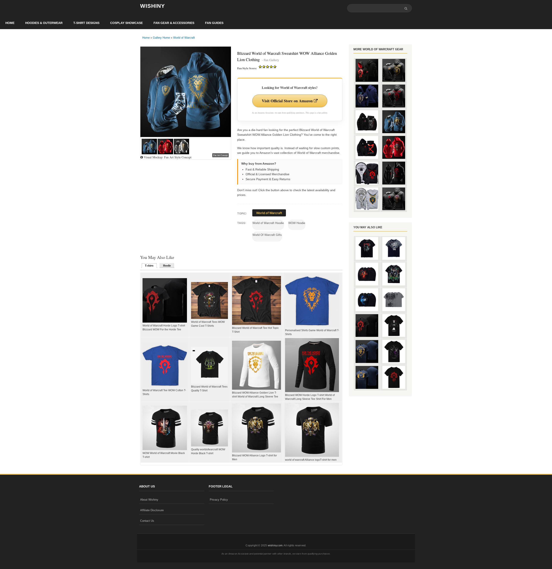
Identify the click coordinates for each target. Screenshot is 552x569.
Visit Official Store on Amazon (288, 101)
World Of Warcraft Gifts (267, 234)
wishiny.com (275, 545)
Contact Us (147, 520)
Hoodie (167, 265)
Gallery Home (161, 37)
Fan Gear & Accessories (174, 23)
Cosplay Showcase (126, 23)
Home (9, 23)
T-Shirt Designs (86, 23)
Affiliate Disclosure (152, 510)
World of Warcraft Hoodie (268, 223)
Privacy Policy (219, 499)
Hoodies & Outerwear (44, 23)
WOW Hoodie (296, 223)
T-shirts (148, 265)
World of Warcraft (184, 37)
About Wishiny (149, 499)
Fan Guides (214, 23)
